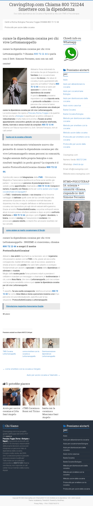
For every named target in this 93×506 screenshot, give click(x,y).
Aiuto (65, 80)
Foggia (45, 113)
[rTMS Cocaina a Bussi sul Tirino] (31, 389)
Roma (38, 113)
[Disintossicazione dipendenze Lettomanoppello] (50, 343)
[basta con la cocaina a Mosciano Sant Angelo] (51, 389)
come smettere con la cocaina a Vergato (22, 369)
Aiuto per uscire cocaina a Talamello (43, 375)
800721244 (81, 159)
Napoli (5, 441)
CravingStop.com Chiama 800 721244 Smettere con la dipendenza (46, 6)
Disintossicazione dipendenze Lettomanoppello (48, 353)
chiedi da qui (78, 164)
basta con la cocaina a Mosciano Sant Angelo (50, 413)
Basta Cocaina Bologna (73, 114)
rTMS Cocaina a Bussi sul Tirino (31, 410)
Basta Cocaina (69, 110)
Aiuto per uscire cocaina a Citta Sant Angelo (11, 411)
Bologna (19, 116)
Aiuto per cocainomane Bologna (75, 444)
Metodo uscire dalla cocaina (75, 132)
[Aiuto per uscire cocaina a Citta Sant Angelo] (11, 389)
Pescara (31, 113)
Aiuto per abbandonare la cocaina (76, 440)
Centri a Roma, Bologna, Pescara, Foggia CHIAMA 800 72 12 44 (32, 22)
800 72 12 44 (41, 53)
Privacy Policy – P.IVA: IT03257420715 (46, 503)
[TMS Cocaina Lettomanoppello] (11, 343)
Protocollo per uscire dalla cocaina (20, 27)
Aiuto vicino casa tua (72, 105)
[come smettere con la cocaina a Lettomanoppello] (31, 343)
